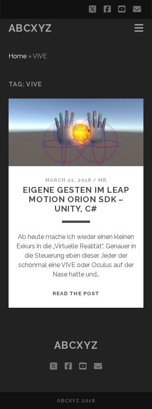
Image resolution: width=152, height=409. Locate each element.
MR (102, 180)
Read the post (76, 293)
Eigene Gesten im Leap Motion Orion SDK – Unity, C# (76, 199)
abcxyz (30, 28)
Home (18, 56)
